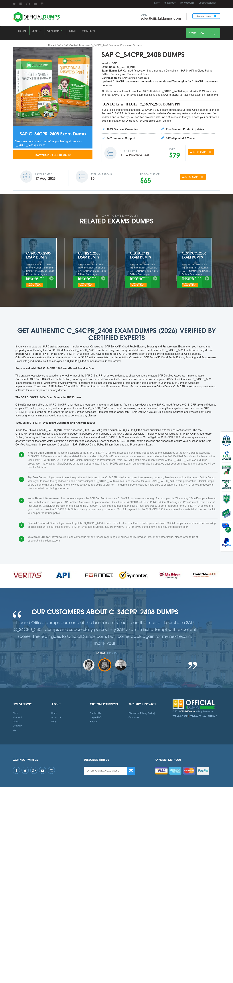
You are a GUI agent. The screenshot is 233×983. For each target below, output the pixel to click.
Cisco (15, 713)
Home (22, 31)
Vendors (54, 31)
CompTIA (17, 725)
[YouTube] (35, 3)
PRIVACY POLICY (197, 716)
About (37, 31)
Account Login (204, 16)
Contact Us (95, 713)
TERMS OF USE (180, 716)
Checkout (170, 2)
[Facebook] (20, 3)
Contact (88, 31)
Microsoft (17, 717)
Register (94, 721)
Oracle (16, 721)
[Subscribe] (131, 771)
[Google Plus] (28, 3)
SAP (59, 45)
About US (56, 717)
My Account (187, 2)
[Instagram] (42, 3)
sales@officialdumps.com (161, 18)
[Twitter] (14, 3)
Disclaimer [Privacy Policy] (142, 713)
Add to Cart (198, 152)
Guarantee (134, 717)
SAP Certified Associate (76, 45)
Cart (157, 2)
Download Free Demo (51, 154)
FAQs (72, 31)
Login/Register (207, 2)
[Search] (213, 33)
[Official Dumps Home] (196, 704)
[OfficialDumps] (37, 17)
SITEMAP (212, 716)
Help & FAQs (96, 717)
